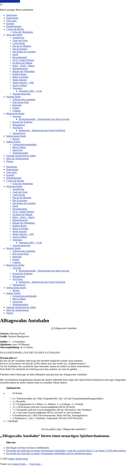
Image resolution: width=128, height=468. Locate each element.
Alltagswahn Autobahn (23, 99)
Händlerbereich (13, 26)
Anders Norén (19, 464)
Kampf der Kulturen (22, 122)
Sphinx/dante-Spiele (16, 136)
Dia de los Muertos (21, 46)
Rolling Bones (19, 74)
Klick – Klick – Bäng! (23, 65)
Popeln (15, 108)
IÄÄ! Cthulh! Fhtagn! (23, 60)
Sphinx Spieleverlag (18, 458)
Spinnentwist (18, 133)
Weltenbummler (20, 153)
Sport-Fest (17, 150)
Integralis (17, 105)
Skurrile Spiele (13, 96)
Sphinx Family (13, 141)
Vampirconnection (21, 94)
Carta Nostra (18, 43)
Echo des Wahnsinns (22, 32)
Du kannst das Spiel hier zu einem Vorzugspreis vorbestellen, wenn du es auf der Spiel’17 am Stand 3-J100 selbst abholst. (66, 450)
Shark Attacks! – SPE (23, 82)
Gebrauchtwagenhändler (24, 144)
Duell (15, 54)
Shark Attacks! (19, 79)
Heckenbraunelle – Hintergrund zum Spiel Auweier (44, 119)
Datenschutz (12, 18)
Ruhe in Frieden (20, 77)
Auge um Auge (20, 40)
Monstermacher (20, 68)
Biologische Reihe (15, 113)
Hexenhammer (19, 57)
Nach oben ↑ (36, 464)
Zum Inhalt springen (10, 1)
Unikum (16, 110)
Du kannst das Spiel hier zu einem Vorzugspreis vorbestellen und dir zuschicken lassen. (49, 453)
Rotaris (16, 139)
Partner (9, 161)
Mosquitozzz (18, 124)
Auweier (16, 116)
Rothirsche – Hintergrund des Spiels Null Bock (42, 130)
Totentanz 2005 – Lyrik (30, 91)
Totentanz (17, 88)
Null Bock (17, 127)
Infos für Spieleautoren (17, 158)
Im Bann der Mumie (22, 63)
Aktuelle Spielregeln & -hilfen (21, 155)
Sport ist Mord (19, 85)
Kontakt (10, 23)
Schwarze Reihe (14, 34)
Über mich (11, 20)
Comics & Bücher (15, 29)
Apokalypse (18, 37)
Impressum (11, 15)
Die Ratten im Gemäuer (24, 51)
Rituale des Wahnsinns (23, 71)
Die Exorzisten (19, 49)
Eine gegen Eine (20, 102)
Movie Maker (19, 147)
